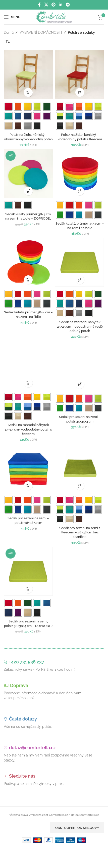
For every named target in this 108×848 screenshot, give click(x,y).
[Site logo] (54, 17)
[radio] (8, 106)
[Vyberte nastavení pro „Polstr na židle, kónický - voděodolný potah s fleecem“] (79, 92)
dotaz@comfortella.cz (32, 747)
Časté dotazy (23, 719)
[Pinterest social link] (53, 5)
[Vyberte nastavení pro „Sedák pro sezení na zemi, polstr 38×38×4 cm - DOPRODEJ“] (28, 588)
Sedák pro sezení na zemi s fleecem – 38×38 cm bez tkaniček (79, 532)
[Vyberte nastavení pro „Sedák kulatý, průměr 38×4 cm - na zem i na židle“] (28, 279)
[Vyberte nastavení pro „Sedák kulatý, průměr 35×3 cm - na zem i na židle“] (79, 191)
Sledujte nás (22, 776)
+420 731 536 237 (26, 661)
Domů (9, 32)
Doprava (19, 685)
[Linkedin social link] (60, 5)
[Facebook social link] (39, 5)
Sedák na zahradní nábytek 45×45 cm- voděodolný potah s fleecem (28, 429)
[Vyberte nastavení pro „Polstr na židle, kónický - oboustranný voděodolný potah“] (28, 92)
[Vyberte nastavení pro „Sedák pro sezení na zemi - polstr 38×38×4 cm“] (28, 485)
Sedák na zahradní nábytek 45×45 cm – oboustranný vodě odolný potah (80, 326)
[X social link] (46, 5)
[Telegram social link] (67, 5)
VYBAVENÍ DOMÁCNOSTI (41, 32)
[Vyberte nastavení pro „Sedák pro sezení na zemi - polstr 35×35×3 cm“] (79, 384)
